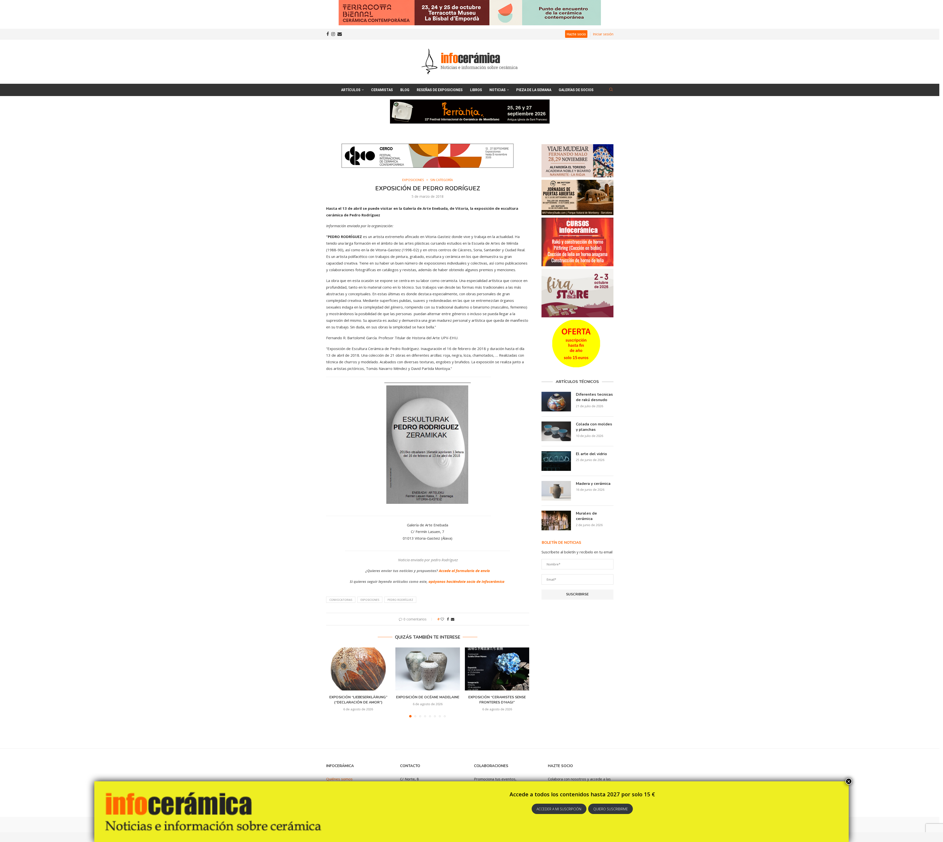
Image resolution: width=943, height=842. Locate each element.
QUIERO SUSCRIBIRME (610, 809)
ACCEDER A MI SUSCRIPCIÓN (559, 809)
